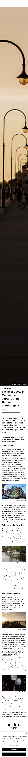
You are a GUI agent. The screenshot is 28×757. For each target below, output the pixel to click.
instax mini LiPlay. (11, 574)
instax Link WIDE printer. (9, 509)
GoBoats (20, 529)
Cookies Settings (14, 745)
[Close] (26, 734)
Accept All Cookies (14, 754)
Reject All (14, 749)
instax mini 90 (8, 640)
